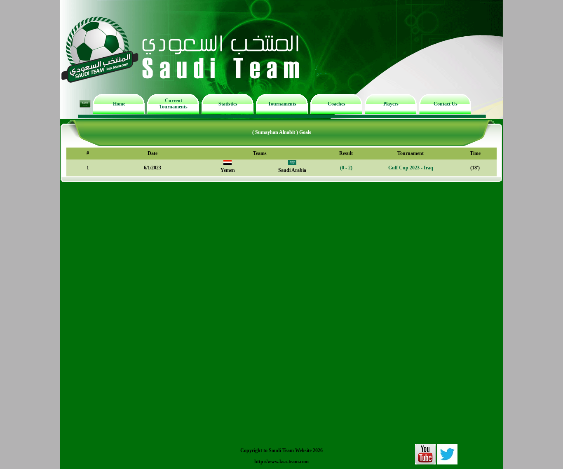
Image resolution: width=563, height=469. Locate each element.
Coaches (336, 104)
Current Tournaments (173, 104)
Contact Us (445, 104)
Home (119, 104)
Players (391, 104)
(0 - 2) (346, 168)
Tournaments (282, 104)
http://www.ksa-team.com (281, 461)
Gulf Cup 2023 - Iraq (410, 168)
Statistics (227, 104)
